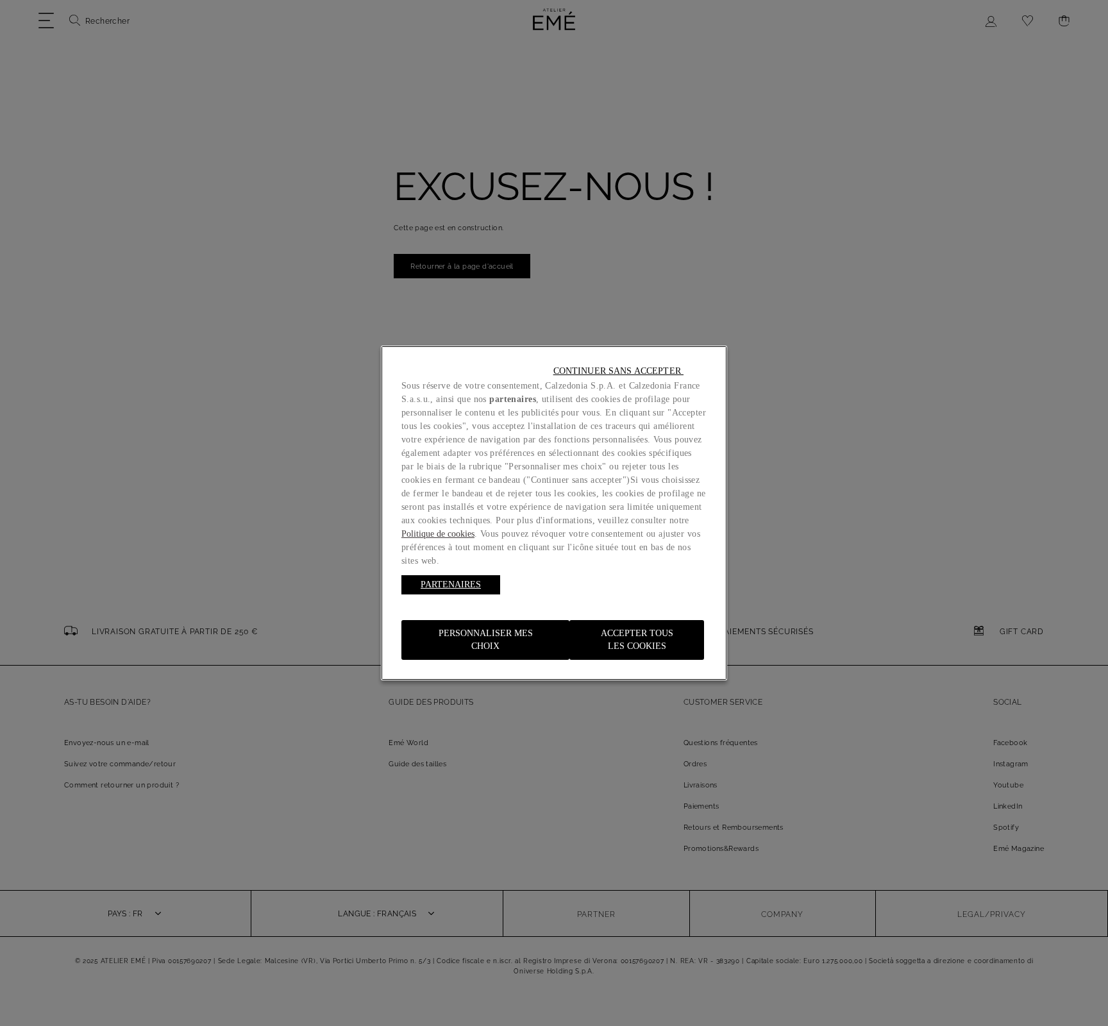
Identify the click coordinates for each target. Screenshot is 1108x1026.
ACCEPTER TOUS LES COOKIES (637, 639)
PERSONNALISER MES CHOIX (486, 639)
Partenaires (451, 584)
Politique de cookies (437, 534)
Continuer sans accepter (618, 371)
